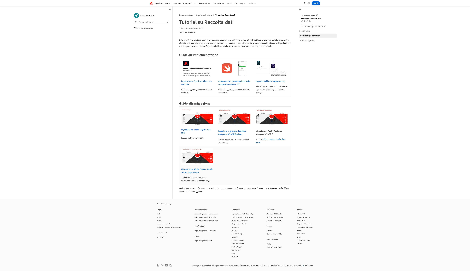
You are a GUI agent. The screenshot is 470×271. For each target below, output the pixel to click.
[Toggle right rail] (300, 9)
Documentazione (186, 15)
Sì (304, 21)
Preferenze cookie (258, 265)
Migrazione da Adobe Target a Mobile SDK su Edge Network (197, 171)
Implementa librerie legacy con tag (270, 81)
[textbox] (151, 22)
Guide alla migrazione (307, 40)
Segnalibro (306, 26)
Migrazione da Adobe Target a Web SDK (196, 131)
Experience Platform (204, 15)
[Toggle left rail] (169, 9)
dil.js (265, 139)
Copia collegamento (320, 26)
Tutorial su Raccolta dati (225, 15)
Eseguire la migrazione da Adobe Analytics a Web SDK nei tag (232, 132)
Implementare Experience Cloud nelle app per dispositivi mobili (234, 83)
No (310, 21)
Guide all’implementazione (310, 36)
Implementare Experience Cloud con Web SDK (196, 82)
